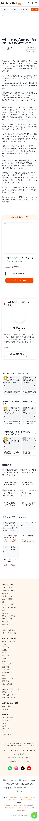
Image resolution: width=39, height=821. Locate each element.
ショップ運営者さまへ (28, 750)
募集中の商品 (6, 706)
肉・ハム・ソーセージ (9, 593)
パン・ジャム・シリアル (10, 607)
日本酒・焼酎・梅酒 (8, 630)
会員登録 (5, 709)
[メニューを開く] (36, 3)
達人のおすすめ (7, 692)
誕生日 (4, 661)
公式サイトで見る (19, 280)
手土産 (4, 644)
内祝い (4, 675)
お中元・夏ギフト (8, 729)
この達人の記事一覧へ (16, 354)
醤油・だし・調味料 (8, 604)
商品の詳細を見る (19, 273)
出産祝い (5, 653)
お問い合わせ (14, 761)
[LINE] (10, 768)
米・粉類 (5, 613)
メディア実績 (25, 761)
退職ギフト (5, 681)
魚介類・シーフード (8, 596)
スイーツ (14, 9)
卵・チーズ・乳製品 (8, 616)
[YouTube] (29, 768)
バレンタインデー (8, 717)
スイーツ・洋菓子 (8, 587)
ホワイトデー (6, 720)
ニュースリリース (17, 799)
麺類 (3, 610)
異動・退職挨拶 (7, 684)
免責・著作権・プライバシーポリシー (19, 757)
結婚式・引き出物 (8, 678)
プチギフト (5, 647)
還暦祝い (5, 658)
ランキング (24, 9)
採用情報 (33, 797)
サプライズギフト (8, 670)
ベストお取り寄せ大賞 (9, 695)
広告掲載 (9, 799)
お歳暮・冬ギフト (8, 734)
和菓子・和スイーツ (8, 590)
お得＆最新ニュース (8, 697)
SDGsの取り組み (28, 799)
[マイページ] (32, 3)
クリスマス (5, 731)
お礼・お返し (6, 655)
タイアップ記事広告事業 (20, 810)
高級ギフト (5, 667)
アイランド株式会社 (14, 797)
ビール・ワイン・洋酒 (9, 633)
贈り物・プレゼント (8, 641)
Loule (7, 347)
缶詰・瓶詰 (5, 624)
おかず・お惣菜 (7, 599)
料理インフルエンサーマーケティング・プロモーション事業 (19, 807)
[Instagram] (16, 768)
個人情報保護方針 (24, 797)
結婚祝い (5, 650)
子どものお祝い (7, 664)
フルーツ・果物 (7, 619)
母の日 (4, 723)
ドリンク (5, 627)
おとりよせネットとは (11, 750)
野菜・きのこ (6, 621)
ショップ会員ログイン (19, 754)
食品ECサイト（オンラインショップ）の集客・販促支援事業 (19, 805)
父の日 (4, 726)
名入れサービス (7, 672)
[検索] (28, 3)
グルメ (5, 9)
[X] (23, 768)
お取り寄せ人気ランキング (10, 689)
